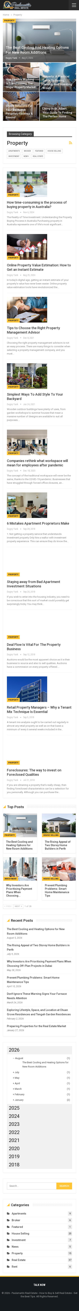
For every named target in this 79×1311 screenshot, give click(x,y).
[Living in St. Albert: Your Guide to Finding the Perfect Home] (58, 106)
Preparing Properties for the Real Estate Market (36, 1026)
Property (9, 20)
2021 (14, 1140)
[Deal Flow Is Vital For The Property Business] (27, 626)
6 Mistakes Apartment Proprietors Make (38, 523)
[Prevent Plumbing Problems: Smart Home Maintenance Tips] (59, 869)
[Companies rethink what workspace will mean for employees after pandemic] (27, 442)
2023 (14, 1124)
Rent (14, 1266)
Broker (27, 151)
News (26, 156)
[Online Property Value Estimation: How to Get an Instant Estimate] (27, 247)
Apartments (14, 151)
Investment (13, 156)
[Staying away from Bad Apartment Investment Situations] (27, 563)
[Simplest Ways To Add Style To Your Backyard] (27, 376)
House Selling (54, 151)
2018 (14, 1165)
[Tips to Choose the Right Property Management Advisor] (27, 309)
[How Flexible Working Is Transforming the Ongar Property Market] (21, 77)
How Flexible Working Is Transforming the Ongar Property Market (21, 83)
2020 (14, 1148)
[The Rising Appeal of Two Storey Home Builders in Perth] (59, 825)
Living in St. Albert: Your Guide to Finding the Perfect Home (57, 112)
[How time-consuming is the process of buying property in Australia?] (27, 184)
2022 (14, 1132)
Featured (39, 151)
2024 (14, 1116)
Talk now (39, 1284)
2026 (14, 1050)
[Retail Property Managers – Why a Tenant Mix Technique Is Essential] (27, 689)
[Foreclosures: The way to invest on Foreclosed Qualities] (27, 752)
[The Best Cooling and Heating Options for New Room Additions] (39, 40)
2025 (14, 1108)
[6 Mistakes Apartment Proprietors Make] (27, 505)
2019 (14, 1156)
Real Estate (38, 156)
